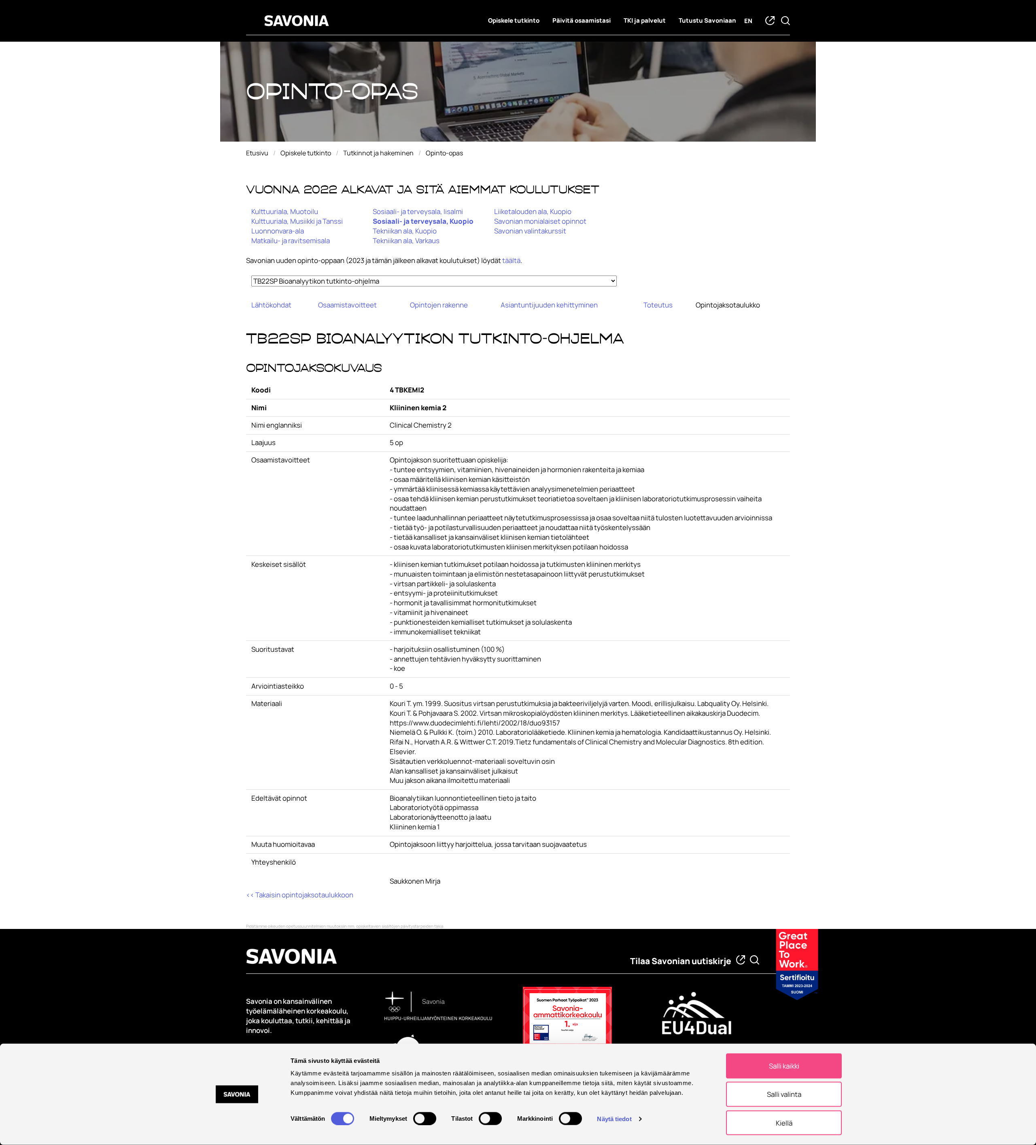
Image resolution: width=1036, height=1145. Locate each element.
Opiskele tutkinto (513, 20)
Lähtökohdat (271, 305)
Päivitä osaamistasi (581, 20)
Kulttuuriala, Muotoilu (284, 211)
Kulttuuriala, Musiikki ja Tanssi (297, 221)
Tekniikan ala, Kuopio (405, 230)
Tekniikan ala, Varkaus (406, 240)
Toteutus (658, 305)
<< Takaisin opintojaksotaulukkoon (299, 894)
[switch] (424, 1118)
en (748, 21)
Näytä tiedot (614, 1118)
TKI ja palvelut (645, 20)
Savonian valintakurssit (530, 230)
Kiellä (784, 1122)
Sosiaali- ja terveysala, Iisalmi (418, 211)
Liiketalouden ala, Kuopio (532, 211)
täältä (511, 260)
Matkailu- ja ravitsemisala (290, 240)
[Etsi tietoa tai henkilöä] (754, 960)
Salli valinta (784, 1094)
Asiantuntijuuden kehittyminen (549, 305)
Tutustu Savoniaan (707, 20)
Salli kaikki (784, 1066)
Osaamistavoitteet (347, 305)
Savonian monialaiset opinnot (540, 221)
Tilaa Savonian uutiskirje (680, 961)
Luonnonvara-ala (277, 230)
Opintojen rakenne (439, 305)
